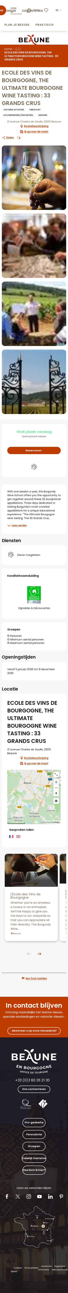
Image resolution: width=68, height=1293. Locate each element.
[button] (59, 10)
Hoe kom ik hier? (34, 1170)
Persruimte (34, 1134)
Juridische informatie (45, 1268)
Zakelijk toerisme (34, 1158)
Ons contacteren (34, 1089)
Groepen (34, 1146)
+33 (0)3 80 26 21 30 (32, 1080)
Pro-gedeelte (34, 1122)
